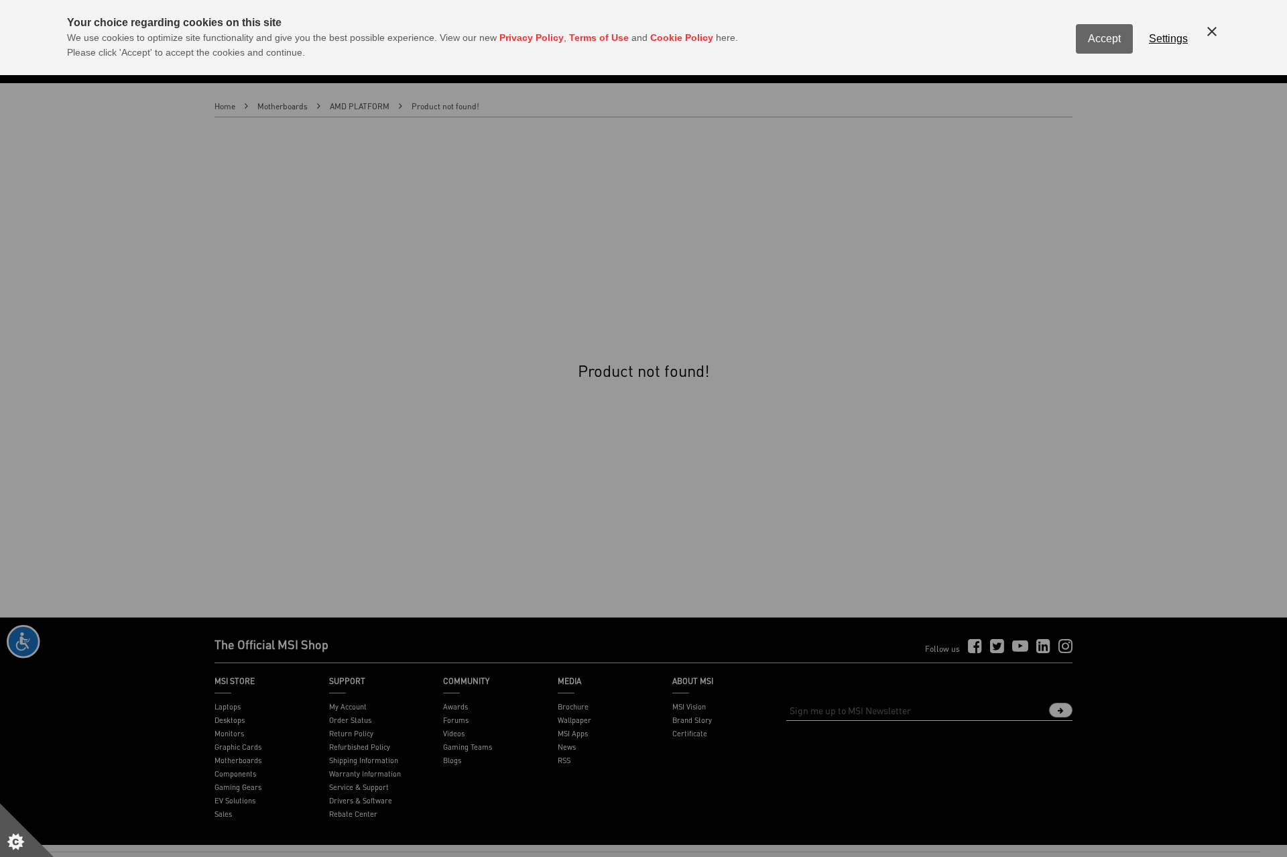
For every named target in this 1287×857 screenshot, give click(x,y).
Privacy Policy (531, 37)
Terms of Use (599, 37)
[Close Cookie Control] (1212, 31)
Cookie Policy (681, 37)
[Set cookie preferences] (27, 830)
